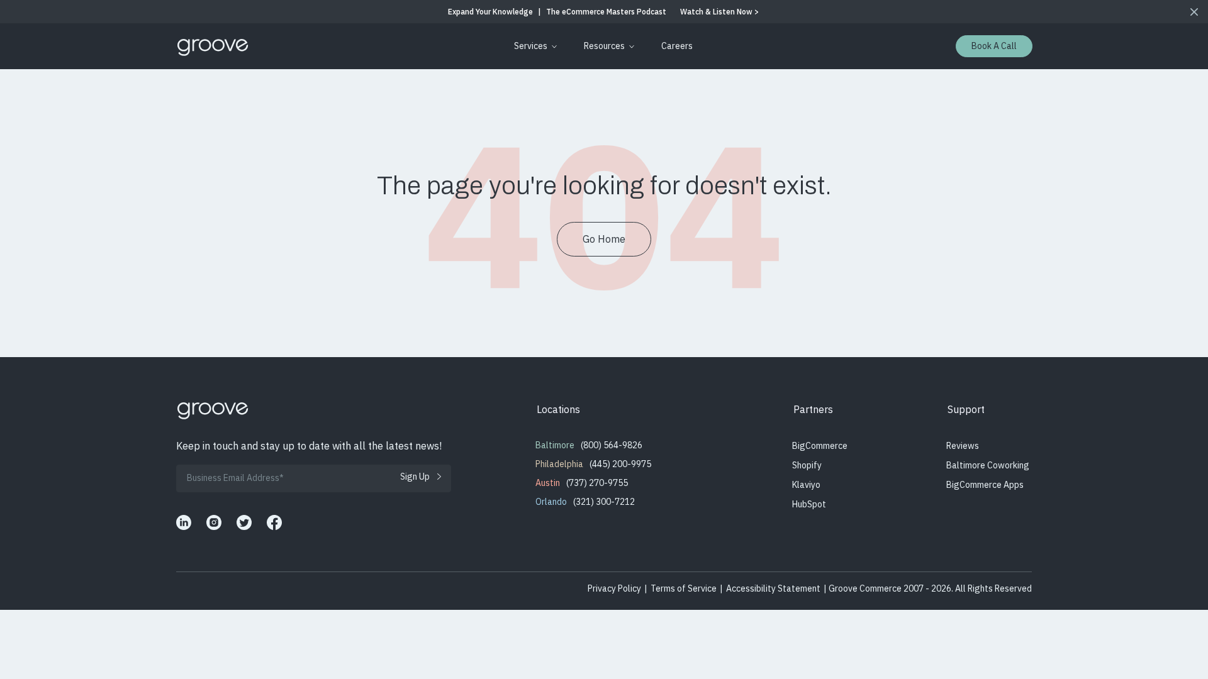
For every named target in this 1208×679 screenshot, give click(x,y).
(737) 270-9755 (597, 483)
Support (966, 409)
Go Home (604, 239)
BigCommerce (819, 445)
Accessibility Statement (773, 588)
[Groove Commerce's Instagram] (213, 522)
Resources (604, 46)
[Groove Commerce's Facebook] (274, 522)
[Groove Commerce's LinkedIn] (183, 522)
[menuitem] (533, 46)
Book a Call (994, 46)
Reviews (962, 445)
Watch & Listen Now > (719, 11)
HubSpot (809, 504)
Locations (558, 409)
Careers (677, 46)
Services (530, 46)
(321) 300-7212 (604, 501)
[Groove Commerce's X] (244, 522)
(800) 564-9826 (611, 445)
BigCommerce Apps (985, 484)
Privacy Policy (614, 588)
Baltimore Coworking (987, 465)
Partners (813, 409)
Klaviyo (806, 484)
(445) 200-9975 (620, 464)
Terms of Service (684, 588)
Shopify (807, 465)
